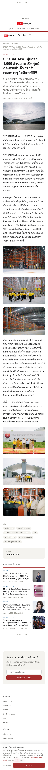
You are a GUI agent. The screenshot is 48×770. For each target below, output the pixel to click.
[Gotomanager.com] (24, 23)
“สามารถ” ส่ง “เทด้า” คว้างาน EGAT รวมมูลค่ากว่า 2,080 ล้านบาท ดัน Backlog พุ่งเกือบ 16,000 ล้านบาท (16, 576)
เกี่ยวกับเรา (7, 734)
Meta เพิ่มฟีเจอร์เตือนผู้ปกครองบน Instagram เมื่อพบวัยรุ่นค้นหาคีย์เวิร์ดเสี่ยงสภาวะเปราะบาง (17, 591)
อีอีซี (34, 533)
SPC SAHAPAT (10, 537)
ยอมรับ (29, 765)
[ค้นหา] (19, 35)
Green (5, 710)
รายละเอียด (7, 765)
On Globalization (9, 714)
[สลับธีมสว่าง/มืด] (24, 35)
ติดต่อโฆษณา (8, 738)
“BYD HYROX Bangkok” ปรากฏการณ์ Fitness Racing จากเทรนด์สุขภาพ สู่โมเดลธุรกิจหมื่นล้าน (17, 622)
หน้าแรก (6, 44)
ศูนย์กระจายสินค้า (25, 537)
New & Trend (8, 705)
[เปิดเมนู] (29, 35)
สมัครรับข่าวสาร (24, 677)
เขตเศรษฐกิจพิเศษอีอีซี (12, 542)
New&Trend (16, 44)
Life (4, 718)
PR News (6, 722)
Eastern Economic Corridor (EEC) (17, 533)
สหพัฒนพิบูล (9, 528)
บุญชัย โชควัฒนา (24, 528)
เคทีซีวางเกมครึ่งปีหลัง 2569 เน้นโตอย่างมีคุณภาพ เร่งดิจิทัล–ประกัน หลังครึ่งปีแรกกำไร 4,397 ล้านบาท (16, 607)
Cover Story (7, 701)
